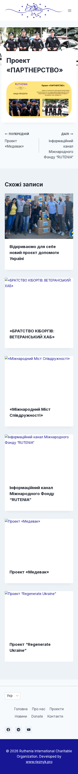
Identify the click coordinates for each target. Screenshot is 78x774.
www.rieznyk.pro (39, 762)
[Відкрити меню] (69, 10)
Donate (37, 716)
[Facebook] (8, 729)
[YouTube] (28, 729)
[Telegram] (18, 729)
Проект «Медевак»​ (17, 140)
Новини (21, 716)
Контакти (55, 716)
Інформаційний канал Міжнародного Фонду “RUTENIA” (58, 145)
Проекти (57, 709)
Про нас (38, 709)
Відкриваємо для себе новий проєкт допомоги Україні (34, 252)
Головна (21, 709)
